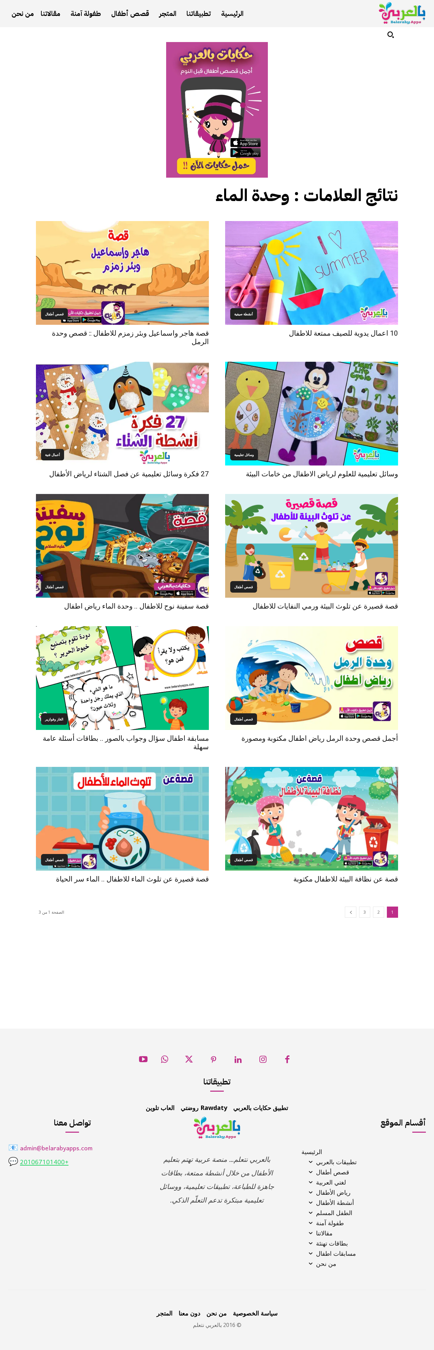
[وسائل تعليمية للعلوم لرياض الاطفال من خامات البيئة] (311, 413)
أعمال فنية (52, 454)
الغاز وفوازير (54, 719)
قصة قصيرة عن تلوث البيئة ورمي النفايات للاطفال (325, 606)
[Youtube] (143, 1061)
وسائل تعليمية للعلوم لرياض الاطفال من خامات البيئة (322, 474)
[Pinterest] (213, 1061)
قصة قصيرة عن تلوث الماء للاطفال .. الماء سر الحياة (132, 879)
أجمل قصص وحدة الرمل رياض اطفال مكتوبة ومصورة (319, 738)
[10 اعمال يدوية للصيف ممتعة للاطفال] (311, 273)
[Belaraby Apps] (402, 13)
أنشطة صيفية (243, 314)
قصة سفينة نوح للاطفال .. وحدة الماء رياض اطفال (136, 606)
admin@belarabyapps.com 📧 (50, 1149)
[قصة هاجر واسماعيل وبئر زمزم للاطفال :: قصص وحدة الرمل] (122, 273)
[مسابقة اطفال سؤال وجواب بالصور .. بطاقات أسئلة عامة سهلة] (122, 678)
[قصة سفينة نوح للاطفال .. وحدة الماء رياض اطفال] (122, 546)
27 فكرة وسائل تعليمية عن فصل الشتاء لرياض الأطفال (129, 474)
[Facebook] (287, 1061)
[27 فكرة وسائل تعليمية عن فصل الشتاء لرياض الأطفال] (122, 413)
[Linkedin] (238, 1061)
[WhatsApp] (164, 1061)
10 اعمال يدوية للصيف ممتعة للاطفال (343, 333)
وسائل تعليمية (244, 454)
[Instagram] (263, 1061)
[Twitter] (189, 1061)
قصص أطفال (54, 314)
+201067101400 (44, 1163)
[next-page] (350, 912)
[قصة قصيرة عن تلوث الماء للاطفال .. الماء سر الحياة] (122, 819)
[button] (390, 34)
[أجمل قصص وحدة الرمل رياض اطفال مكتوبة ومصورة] (311, 678)
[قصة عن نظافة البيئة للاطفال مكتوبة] (311, 819)
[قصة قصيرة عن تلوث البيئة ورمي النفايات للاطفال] (311, 546)
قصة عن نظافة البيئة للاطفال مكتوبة (345, 879)
